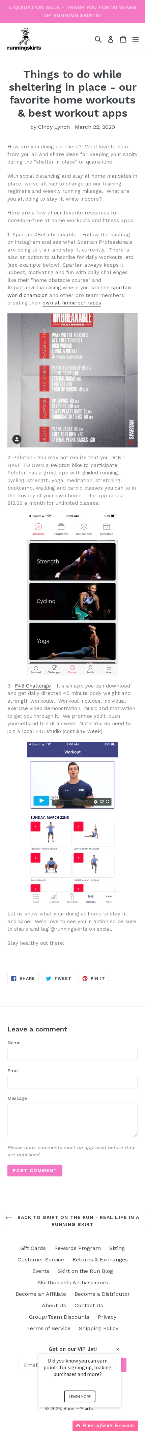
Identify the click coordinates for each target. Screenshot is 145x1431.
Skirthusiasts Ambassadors (72, 1282)
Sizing (117, 1248)
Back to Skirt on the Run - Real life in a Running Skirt (77, 1221)
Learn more (80, 1396)
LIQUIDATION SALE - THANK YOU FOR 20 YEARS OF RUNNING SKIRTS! (72, 11)
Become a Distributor (102, 1294)
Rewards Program (77, 1248)
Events (40, 1271)
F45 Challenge (33, 686)
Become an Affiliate (41, 1294)
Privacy (107, 1317)
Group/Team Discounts (59, 1317)
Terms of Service (48, 1328)
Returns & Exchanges (100, 1259)
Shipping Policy (98, 1328)
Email (13, 1070)
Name (14, 1042)
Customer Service (41, 1259)
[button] (87, 1426)
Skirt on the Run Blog (85, 1271)
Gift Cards (33, 1248)
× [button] (117, 1349)
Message (17, 1098)
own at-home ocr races (71, 303)
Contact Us (89, 1305)
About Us (54, 1305)
